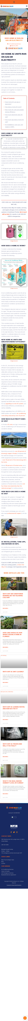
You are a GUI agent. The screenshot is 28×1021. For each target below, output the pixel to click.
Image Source (14, 241)
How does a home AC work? (13, 107)
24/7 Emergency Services (7, 873)
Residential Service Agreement (8, 874)
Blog (2, 861)
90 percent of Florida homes (14, 465)
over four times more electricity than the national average (13, 486)
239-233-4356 (4, 844)
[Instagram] (17, 832)
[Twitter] (14, 832)
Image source (14, 288)
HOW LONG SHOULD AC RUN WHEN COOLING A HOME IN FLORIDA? (12, 634)
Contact (3, 863)
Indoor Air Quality (5, 871)
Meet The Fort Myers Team (7, 859)
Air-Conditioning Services (14, 44)
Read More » (5, 608)
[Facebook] (11, 832)
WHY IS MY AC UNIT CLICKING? (13, 671)
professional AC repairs (14, 513)
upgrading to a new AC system (14, 403)
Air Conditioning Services (7, 869)
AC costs (10, 424)
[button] (14, 2)
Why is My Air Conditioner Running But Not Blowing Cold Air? (13, 595)
